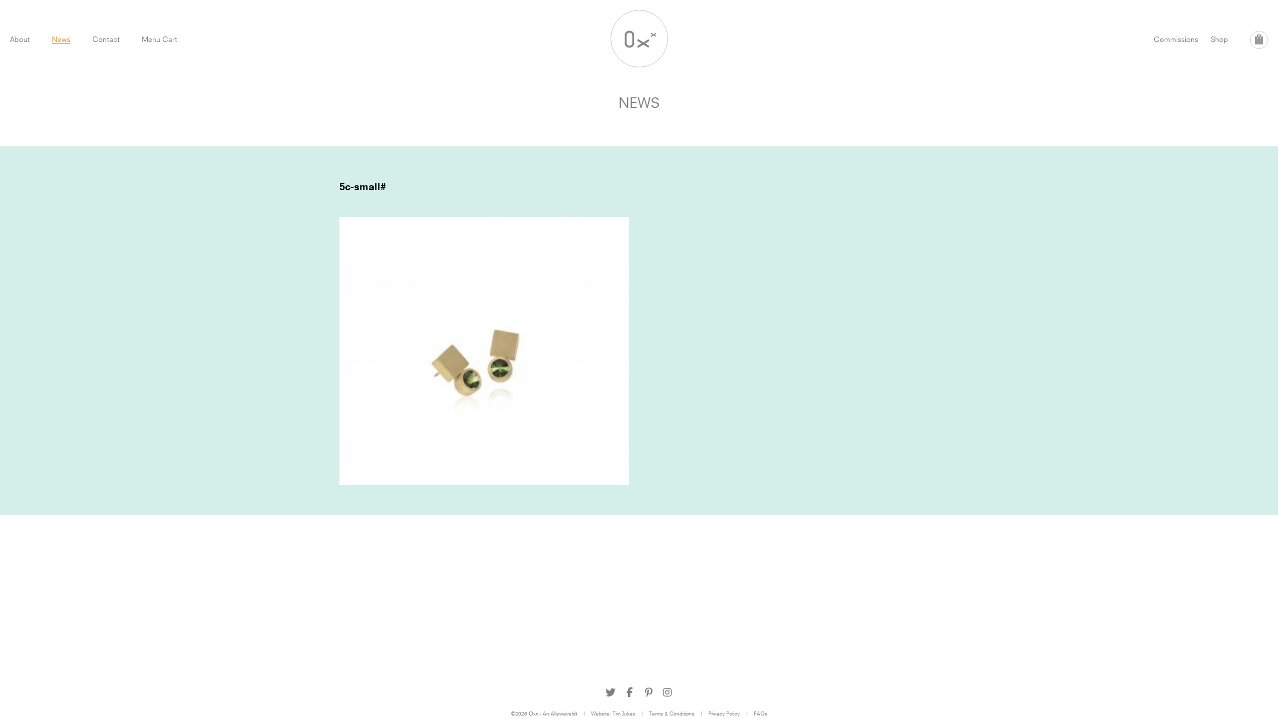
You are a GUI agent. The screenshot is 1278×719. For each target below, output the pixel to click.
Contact (106, 39)
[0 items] (1259, 40)
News (61, 39)
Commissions (1176, 39)
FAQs (760, 714)
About (20, 39)
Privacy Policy (724, 714)
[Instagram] (667, 692)
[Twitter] (610, 692)
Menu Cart (159, 39)
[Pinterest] (648, 692)
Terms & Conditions (671, 714)
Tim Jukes (624, 714)
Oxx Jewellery (639, 38)
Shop (1219, 39)
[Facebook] (629, 692)
